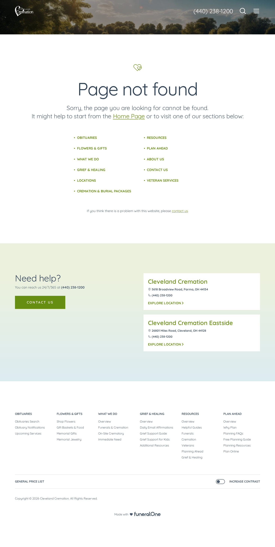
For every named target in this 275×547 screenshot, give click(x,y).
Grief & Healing (91, 170)
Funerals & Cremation (113, 427)
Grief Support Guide (153, 433)
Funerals (188, 433)
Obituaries (87, 137)
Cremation (189, 439)
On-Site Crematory (111, 433)
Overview (104, 421)
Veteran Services (163, 180)
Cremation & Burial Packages (104, 191)
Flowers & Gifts (92, 148)
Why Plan (229, 427)
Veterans (188, 445)
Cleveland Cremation (177, 281)
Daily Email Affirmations (156, 427)
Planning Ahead (192, 451)
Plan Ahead (157, 148)
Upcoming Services (28, 433)
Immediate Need (109, 439)
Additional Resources (154, 445)
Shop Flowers (66, 421)
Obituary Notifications (30, 427)
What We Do (88, 159)
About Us (155, 159)
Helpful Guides (192, 427)
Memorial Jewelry (69, 439)
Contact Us (157, 170)
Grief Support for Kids (155, 439)
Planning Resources (237, 445)
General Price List (29, 481)
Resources (157, 137)
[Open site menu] (256, 11)
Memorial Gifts (67, 433)
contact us (180, 211)
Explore (164, 303)
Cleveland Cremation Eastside (190, 322)
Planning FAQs (233, 433)
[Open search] (243, 11)
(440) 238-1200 (213, 11)
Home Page (129, 116)
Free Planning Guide (237, 439)
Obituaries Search (27, 421)
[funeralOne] (147, 514)
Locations (86, 180)
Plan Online (231, 451)
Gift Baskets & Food (70, 427)
